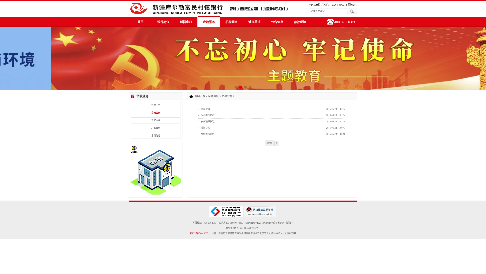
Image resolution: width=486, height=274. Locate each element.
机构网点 (232, 22)
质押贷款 (205, 128)
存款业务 (155, 105)
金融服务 (209, 22)
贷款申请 (205, 109)
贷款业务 (155, 113)
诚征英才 (254, 22)
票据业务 (155, 120)
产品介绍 (155, 128)
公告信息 (277, 22)
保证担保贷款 (208, 115)
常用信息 (155, 135)
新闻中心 (186, 22)
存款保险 (300, 22)
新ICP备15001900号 (199, 233)
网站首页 (199, 96)
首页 (140, 22)
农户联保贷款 (208, 121)
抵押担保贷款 (208, 134)
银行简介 (163, 22)
